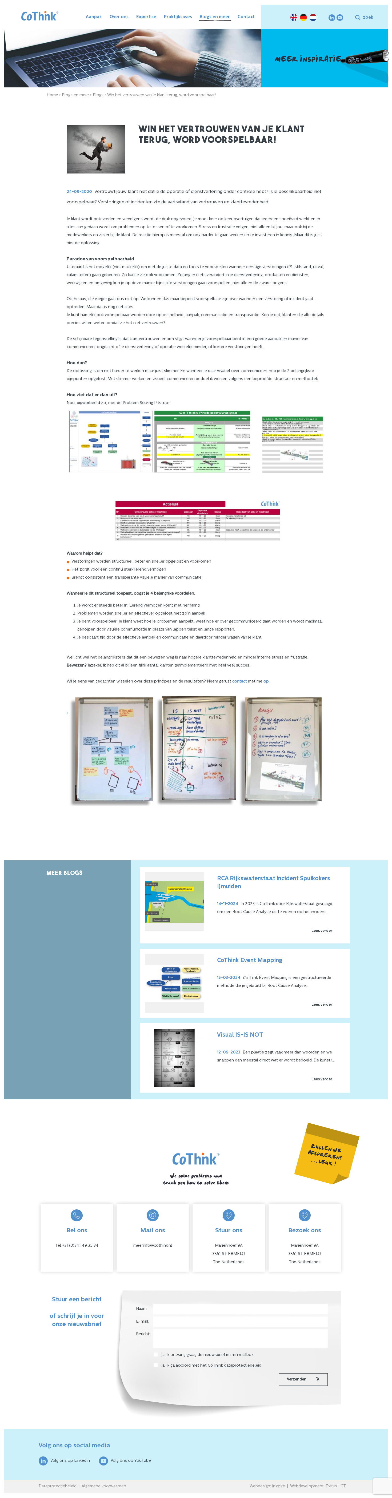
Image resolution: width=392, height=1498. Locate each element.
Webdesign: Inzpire (267, 1486)
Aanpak (94, 17)
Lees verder (321, 931)
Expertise (146, 17)
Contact (246, 17)
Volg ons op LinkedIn (70, 1461)
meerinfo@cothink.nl (152, 1246)
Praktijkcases (178, 17)
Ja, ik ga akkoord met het (211, 1366)
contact (239, 682)
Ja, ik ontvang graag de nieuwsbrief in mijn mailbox (208, 1355)
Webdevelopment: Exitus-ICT (318, 1486)
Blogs (98, 95)
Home (52, 95)
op (266, 682)
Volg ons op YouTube (131, 1461)
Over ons (119, 17)
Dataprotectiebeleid (58, 1486)
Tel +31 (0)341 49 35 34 (76, 1246)
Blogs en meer (215, 17)
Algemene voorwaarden (104, 1486)
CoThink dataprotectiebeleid (234, 1366)
